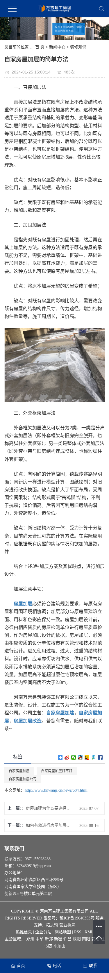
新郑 (49, 939)
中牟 (39, 939)
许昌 (67, 939)
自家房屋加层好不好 (56, 771)
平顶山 (59, 946)
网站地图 (63, 932)
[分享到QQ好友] (80, 757)
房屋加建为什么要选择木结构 (49, 808)
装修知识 (78, 47)
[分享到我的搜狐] (87, 757)
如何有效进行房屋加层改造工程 (49, 825)
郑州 (30, 939)
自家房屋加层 (19, 771)
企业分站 (43, 932)
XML (89, 932)
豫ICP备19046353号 (77, 918)
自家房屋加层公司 (23, 779)
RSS (77, 932)
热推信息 (24, 932)
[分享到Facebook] (100, 757)
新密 (58, 939)
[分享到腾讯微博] (93, 757)
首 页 (39, 47)
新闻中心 (57, 47)
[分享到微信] (73, 757)
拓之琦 (52, 925)
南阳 (86, 939)
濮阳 (77, 939)
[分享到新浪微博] (67, 757)
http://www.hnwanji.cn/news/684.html (56, 790)
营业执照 (67, 925)
